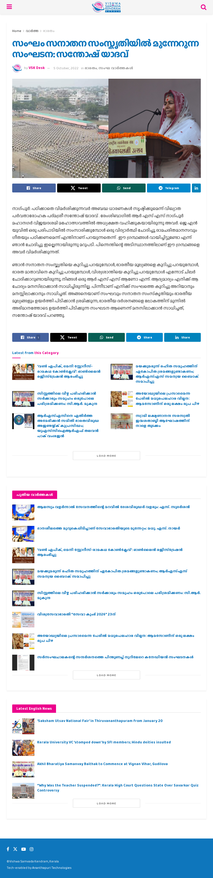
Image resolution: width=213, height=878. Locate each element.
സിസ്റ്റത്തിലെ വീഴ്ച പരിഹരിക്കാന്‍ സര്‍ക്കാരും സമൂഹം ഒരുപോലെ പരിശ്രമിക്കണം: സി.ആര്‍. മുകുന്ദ (67, 398)
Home (16, 30)
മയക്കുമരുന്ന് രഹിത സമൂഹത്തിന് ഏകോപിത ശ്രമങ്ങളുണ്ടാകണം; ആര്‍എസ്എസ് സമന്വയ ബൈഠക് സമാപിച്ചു (167, 373)
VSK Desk (37, 68)
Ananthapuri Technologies (52, 867)
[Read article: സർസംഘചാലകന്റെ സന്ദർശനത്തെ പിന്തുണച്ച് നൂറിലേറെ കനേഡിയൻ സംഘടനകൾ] (23, 663)
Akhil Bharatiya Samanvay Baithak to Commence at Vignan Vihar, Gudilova (102, 763)
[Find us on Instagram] (32, 849)
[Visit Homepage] (106, 7)
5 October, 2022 (66, 68)
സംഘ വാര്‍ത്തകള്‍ (115, 68)
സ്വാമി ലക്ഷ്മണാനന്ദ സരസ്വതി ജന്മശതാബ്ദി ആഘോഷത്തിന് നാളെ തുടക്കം (163, 420)
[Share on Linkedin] (196, 188)
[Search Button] (203, 7)
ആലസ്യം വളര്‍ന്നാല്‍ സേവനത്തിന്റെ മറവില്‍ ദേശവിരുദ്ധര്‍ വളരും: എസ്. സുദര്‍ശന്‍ (113, 507)
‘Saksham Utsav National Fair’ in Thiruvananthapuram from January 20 (100, 720)
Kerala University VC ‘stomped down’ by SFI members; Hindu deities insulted (104, 742)
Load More (106, 455)
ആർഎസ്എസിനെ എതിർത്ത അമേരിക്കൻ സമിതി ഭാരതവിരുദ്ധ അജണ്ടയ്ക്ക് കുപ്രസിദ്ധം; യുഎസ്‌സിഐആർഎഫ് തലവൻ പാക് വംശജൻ (68, 426)
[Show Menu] (9, 7)
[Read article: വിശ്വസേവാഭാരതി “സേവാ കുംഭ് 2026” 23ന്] (23, 620)
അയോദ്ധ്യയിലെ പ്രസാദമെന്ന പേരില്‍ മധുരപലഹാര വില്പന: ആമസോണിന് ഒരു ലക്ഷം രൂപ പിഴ (167, 398)
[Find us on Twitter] (15, 849)
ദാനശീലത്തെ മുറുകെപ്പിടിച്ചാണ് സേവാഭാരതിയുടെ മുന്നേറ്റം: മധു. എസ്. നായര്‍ (108, 528)
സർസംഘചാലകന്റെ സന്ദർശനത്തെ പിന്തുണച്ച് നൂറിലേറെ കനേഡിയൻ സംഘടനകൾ (115, 657)
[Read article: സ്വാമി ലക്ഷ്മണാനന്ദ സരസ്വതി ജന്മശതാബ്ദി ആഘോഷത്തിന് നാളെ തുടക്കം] (122, 421)
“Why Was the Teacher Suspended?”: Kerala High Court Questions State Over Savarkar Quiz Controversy (118, 788)
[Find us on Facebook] (8, 849)
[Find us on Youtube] (23, 849)
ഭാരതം (49, 30)
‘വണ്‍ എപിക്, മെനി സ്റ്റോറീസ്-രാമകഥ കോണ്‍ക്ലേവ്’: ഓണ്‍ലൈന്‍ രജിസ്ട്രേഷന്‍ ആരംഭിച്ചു (68, 371)
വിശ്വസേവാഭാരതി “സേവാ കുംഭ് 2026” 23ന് (76, 614)
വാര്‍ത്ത (32, 30)
